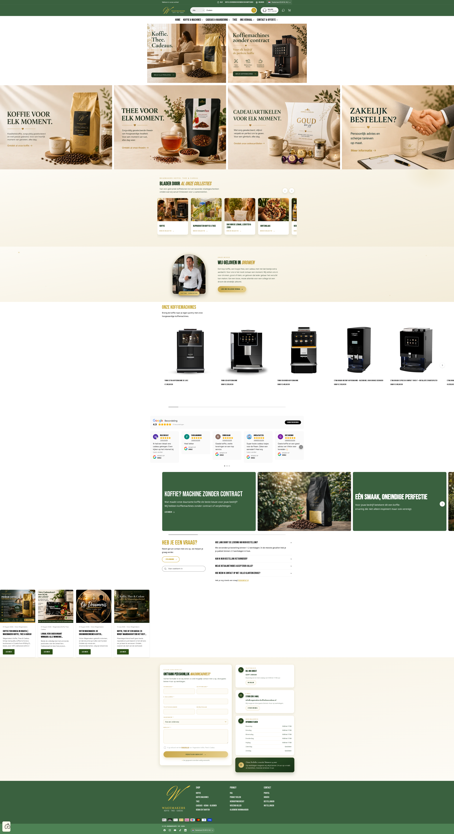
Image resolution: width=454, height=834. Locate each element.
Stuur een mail (253, 708)
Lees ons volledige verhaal (230, 289)
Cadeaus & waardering (217, 20)
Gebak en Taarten (203, 809)
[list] (227, 502)
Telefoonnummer (170, 707)
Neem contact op (243, 580)
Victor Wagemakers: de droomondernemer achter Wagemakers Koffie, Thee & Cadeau (93, 634)
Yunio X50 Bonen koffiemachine (287, 380)
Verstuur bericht (196, 754)
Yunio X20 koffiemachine (229, 380)
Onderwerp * (169, 717)
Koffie (198, 793)
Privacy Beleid (235, 797)
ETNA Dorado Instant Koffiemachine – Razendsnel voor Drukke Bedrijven (358, 380)
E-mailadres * (169, 697)
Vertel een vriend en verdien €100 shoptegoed (239, 2)
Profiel (267, 793)
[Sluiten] (8, 824)
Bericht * (167, 727)
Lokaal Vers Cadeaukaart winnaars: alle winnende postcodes (51, 636)
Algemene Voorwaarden (239, 809)
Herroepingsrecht (237, 801)
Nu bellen (251, 682)
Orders (266, 797)
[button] (289, 10)
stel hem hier (170, 559)
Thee (197, 801)
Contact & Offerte (266, 20)
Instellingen (269, 805)
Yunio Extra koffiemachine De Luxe (176, 380)
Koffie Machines (202, 797)
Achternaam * (202, 687)
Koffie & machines (192, 20)
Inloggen (261, 2)
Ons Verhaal (246, 20)
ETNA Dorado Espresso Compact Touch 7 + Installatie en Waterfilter (413, 380)
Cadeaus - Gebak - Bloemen (206, 805)
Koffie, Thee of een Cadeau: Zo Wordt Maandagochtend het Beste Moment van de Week (131, 634)
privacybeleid (185, 748)
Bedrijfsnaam (202, 707)
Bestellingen (269, 801)
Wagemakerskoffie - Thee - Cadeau (176, 826)
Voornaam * (168, 687)
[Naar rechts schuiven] (442, 365)
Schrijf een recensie (293, 422)
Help (221, 2)
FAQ (231, 793)
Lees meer (168, 512)
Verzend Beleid (235, 805)
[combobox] (231, 10)
